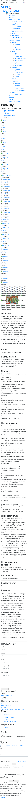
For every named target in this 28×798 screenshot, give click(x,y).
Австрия (14, 78)
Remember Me (5, 761)
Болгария (14, 87)
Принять (2, 797)
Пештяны (17, 83)
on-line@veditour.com (18, 709)
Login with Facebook (6, 745)
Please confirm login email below (9, 767)
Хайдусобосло (19, 72)
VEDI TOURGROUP (9, 110)
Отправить (5, 689)
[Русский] (23, 1)
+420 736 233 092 (6, 695)
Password (3, 755)
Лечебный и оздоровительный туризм (17, 37)
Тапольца (17, 74)
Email (2, 659)
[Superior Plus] (6, 175)
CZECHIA (6, 113)
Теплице (17, 55)
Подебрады (18, 65)
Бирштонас (18, 49)
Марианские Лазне (20, 58)
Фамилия (3, 653)
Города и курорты (14, 40)
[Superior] (4, 149)
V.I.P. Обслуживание (17, 31)
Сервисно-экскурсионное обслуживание (16, 26)
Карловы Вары (19, 56)
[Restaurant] (5, 219)
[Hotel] (3, 120)
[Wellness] (4, 249)
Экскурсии (12, 97)
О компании (12, 15)
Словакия (15, 81)
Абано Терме (18, 94)
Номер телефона (6, 666)
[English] (24, 2)
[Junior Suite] (5, 179)
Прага (16, 53)
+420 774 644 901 (6, 699)
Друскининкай (19, 48)
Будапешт (18, 69)
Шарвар (17, 76)
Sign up (21, 766)
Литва (13, 46)
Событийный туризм (18, 30)
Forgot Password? (23, 761)
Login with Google (17, 745)
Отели (10, 96)
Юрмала (17, 44)
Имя (2, 646)
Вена (16, 80)
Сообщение (4, 672)
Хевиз (16, 71)
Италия (14, 92)
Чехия (13, 51)
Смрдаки (17, 85)
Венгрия (14, 67)
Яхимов (17, 64)
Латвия (14, 42)
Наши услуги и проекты (16, 19)
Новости (11, 17)
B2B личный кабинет (15, 101)
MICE (13, 33)
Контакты (11, 99)
